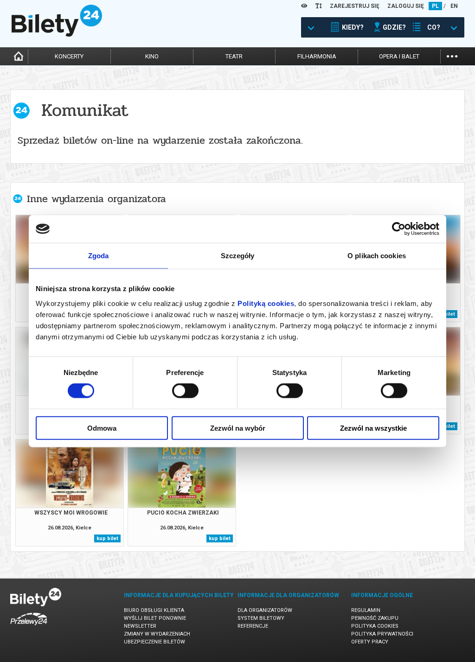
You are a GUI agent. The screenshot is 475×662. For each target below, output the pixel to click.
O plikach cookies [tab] (376, 256)
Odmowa (101, 428)
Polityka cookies (374, 626)
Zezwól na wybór (237, 428)
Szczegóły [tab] (238, 256)
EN (454, 6)
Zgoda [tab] (98, 256)
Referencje (253, 626)
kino (152, 56)
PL (435, 6)
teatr (234, 56)
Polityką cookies (266, 303)
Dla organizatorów (265, 610)
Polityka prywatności (382, 634)
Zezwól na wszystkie (373, 428)
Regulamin (365, 610)
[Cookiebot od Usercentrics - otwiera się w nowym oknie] (398, 229)
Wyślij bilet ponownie (155, 618)
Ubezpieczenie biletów (154, 642)
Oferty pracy (369, 642)
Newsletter (140, 626)
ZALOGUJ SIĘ (405, 6)
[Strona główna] (57, 34)
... (452, 55)
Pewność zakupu (374, 618)
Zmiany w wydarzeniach (157, 634)
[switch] (185, 390)
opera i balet (399, 56)
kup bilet (107, 538)
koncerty (69, 56)
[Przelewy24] (28, 627)
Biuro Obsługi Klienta (154, 610)
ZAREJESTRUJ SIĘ (354, 6)
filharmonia (316, 56)
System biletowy (261, 618)
